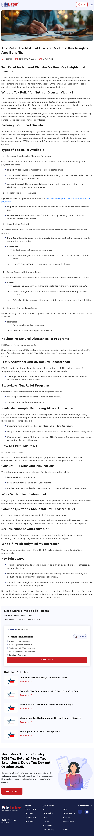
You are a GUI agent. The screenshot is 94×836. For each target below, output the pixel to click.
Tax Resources (68, 813)
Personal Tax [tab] (12, 629)
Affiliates (66, 817)
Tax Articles (48, 813)
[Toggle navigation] (91, 4)
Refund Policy (68, 821)
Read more (24, 681)
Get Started (47, 659)
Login (83, 4)
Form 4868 (82, 637)
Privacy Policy (48, 829)
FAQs (64, 809)
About (45, 809)
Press (45, 817)
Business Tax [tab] (23, 629)
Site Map (66, 829)
